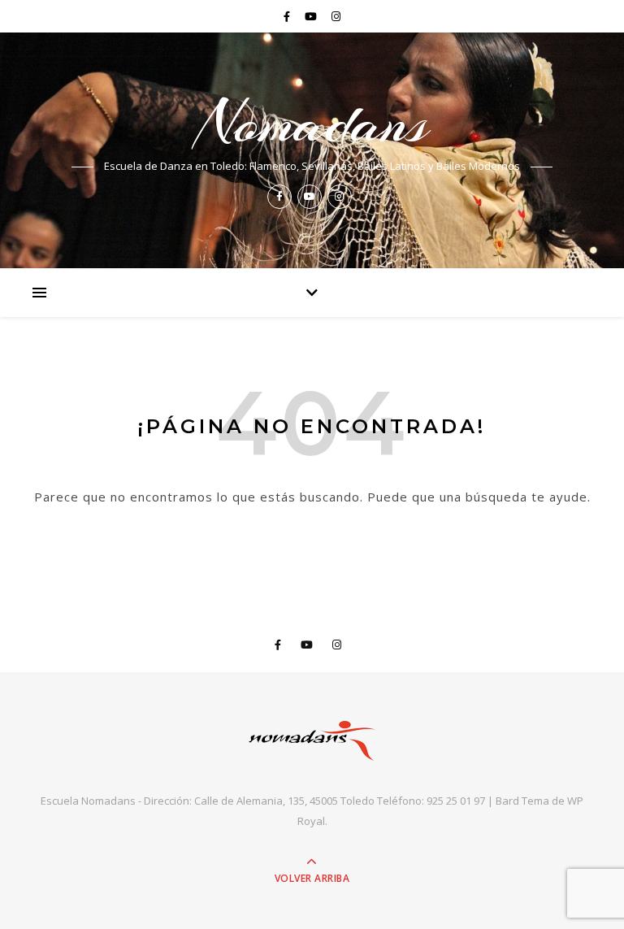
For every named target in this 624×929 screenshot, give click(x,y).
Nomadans (312, 122)
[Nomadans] (312, 741)
